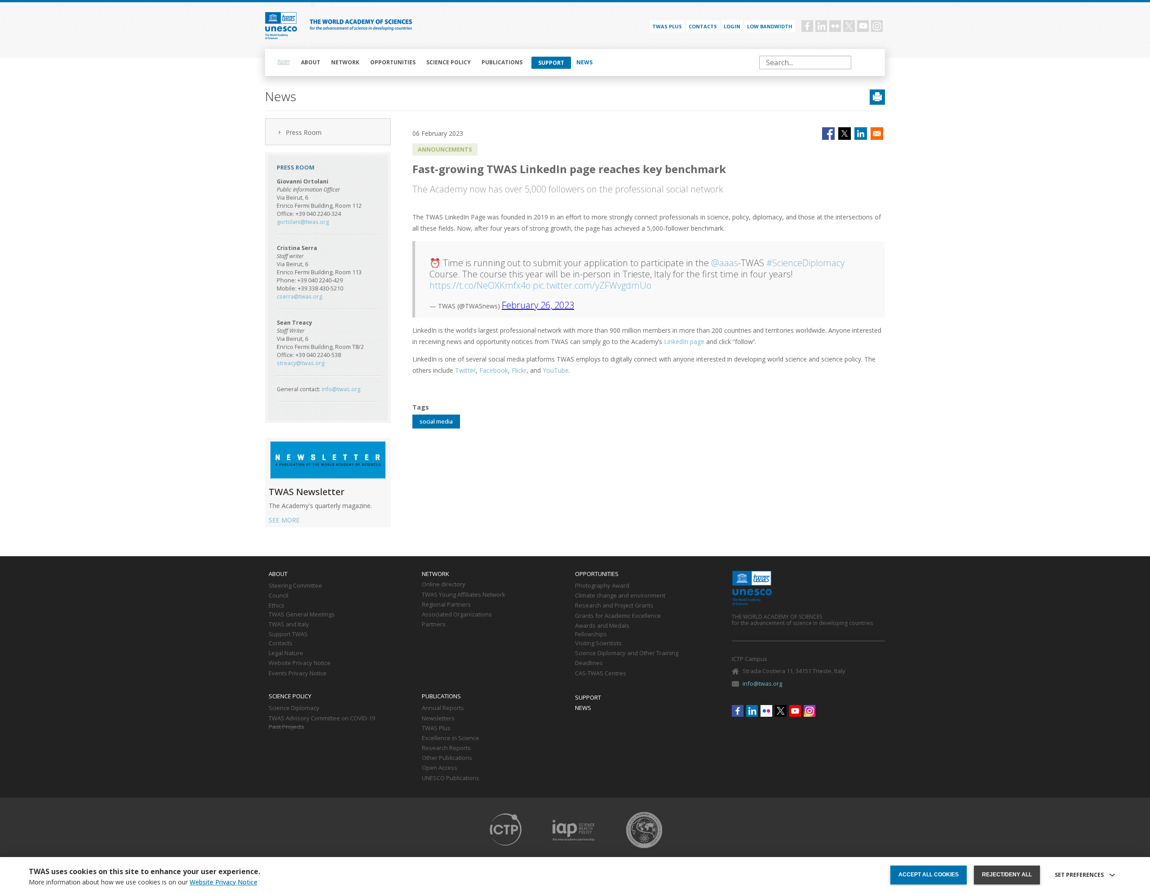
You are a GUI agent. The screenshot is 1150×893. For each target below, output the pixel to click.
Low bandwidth (769, 26)
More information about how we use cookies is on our (143, 882)
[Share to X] (844, 133)
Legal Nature (286, 653)
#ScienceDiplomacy (805, 263)
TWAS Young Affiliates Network (463, 594)
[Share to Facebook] (828, 133)
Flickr (835, 26)
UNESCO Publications (450, 778)
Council (278, 595)
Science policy (448, 62)
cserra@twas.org (299, 296)
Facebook (807, 26)
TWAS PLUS (667, 26)
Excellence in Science (450, 738)
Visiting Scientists (598, 643)
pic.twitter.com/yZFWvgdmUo (592, 285)
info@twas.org (341, 389)
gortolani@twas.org (303, 222)
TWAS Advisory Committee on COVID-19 (322, 718)
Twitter (849, 26)
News (584, 62)
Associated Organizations (457, 614)
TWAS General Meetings (302, 614)
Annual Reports (443, 708)
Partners (434, 624)
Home (284, 62)
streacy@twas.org (300, 363)
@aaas (724, 263)
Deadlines (589, 663)
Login (732, 26)
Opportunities (393, 62)
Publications (502, 62)
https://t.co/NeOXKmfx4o (480, 285)
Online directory (443, 584)
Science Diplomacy (294, 708)
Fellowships (591, 634)
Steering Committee (295, 585)
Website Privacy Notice (300, 663)
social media (436, 421)
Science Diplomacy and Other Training (626, 653)
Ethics (276, 605)
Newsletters (438, 718)
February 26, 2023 (538, 305)
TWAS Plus (436, 728)
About (310, 62)
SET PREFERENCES (1079, 875)
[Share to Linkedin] (860, 133)
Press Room (304, 132)
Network (345, 62)
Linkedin (821, 26)
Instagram (877, 26)
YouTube (556, 370)
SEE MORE (284, 520)
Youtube (863, 26)
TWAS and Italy (289, 624)
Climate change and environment (620, 595)
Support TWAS (288, 634)
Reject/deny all (1007, 874)
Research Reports (446, 748)
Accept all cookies (928, 874)
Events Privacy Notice (298, 673)
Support (551, 63)
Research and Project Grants (614, 605)
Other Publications (447, 758)
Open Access (439, 768)
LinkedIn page (684, 341)
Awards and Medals (602, 626)
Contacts (703, 26)
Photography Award (602, 585)
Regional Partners (446, 604)
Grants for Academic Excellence (618, 616)
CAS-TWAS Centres (600, 673)
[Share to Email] (877, 133)
